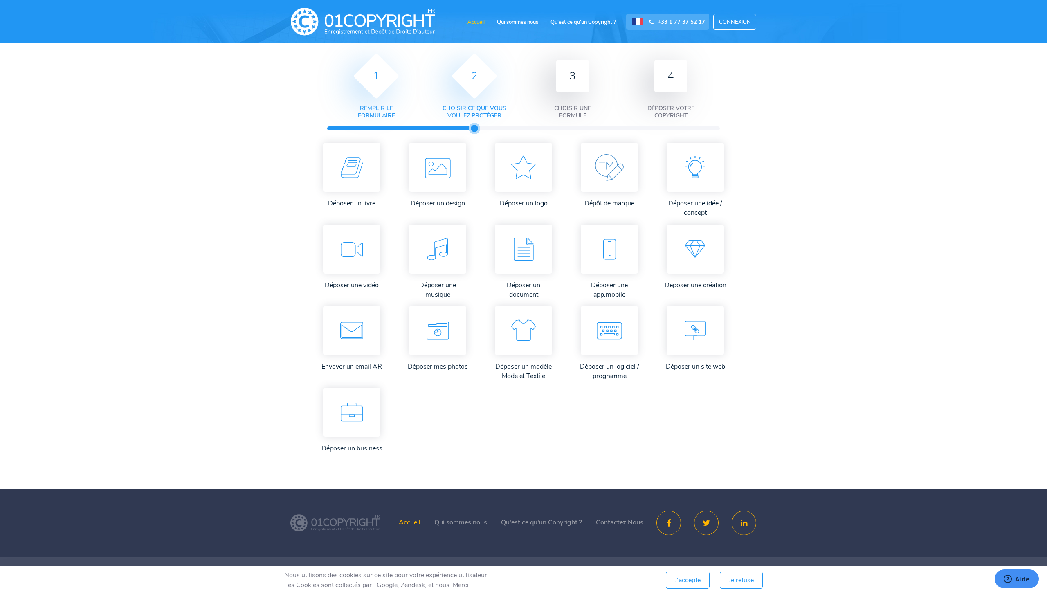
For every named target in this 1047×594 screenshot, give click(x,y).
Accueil (476, 22)
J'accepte (688, 580)
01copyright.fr (362, 22)
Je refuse (741, 580)
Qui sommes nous (517, 22)
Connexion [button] (735, 22)
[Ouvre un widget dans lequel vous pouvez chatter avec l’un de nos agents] (1016, 579)
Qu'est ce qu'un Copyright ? (583, 22)
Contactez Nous (619, 522)
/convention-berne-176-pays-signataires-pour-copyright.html (335, 522)
